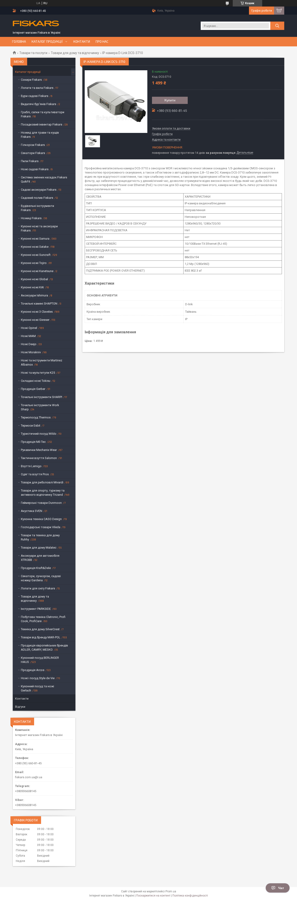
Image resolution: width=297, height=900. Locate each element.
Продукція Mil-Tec (33, 442)
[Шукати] (277, 26)
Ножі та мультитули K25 (38, 372)
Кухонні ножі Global (34, 279)
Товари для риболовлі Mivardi (42, 482)
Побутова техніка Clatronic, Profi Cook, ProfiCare (43, 619)
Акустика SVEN (31, 511)
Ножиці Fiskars (31, 218)
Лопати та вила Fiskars (37, 88)
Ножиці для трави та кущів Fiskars (40, 134)
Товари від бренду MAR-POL (40, 637)
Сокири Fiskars (31, 79)
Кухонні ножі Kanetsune (37, 271)
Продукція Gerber (33, 389)
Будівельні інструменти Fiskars (37, 208)
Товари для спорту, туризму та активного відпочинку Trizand (43, 492)
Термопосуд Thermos (36, 417)
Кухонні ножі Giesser (35, 319)
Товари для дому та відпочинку (75, 53)
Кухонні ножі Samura (35, 238)
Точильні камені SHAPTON (39, 303)
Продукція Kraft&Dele (36, 568)
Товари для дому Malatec (38, 547)
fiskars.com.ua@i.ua (28, 777)
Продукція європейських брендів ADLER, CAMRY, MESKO (44, 647)
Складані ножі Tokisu (35, 380)
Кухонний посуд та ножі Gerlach (37, 688)
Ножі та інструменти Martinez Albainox (41, 362)
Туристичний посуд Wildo (38, 433)
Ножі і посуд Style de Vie (38, 678)
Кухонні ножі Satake (34, 246)
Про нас (102, 41)
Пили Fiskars (30, 161)
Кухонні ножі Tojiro (34, 263)
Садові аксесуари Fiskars (38, 189)
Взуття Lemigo (31, 466)
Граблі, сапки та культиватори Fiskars (42, 114)
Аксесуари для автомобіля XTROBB (40, 558)
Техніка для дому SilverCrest (40, 629)
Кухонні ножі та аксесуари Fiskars (39, 228)
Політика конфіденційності (190, 895)
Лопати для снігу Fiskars (38, 588)
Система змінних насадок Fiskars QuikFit (44, 179)
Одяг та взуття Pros (35, 474)
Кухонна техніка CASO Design (41, 519)
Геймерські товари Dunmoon (41, 503)
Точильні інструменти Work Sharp (40, 407)
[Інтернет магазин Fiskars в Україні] (36, 24)
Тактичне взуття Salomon (39, 458)
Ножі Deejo (28, 344)
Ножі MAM (28, 336)
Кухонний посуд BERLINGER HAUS (40, 660)
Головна (19, 41)
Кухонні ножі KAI (32, 287)
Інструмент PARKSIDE (36, 609)
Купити (170, 100)
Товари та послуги (33, 53)
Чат (281, 888)
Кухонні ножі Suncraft (36, 255)
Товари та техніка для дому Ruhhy (40, 537)
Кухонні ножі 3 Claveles (37, 311)
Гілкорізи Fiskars (33, 145)
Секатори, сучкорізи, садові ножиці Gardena (41, 578)
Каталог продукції (47, 41)
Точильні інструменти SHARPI (41, 397)
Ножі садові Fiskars (34, 169)
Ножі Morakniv (31, 352)
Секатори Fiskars (33, 153)
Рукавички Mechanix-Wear (39, 450)
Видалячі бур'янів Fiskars (38, 104)
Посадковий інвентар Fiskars (41, 124)
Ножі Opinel (29, 328)
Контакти (81, 41)
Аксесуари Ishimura (34, 295)
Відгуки (20, 706)
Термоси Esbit (30, 425)
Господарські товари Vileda (40, 527)
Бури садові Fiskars (34, 96)
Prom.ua (170, 891)
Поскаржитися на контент (153, 895)
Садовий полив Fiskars (37, 197)
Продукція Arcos (32, 670)
